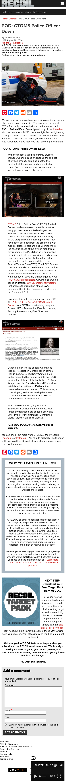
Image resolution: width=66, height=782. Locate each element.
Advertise (4, 751)
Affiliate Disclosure (9, 744)
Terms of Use (6, 759)
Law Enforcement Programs (41, 282)
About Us (4, 741)
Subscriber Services (9, 749)
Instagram (21, 438)
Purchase (4, 756)
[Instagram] (8, 738)
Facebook (7, 438)
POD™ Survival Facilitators (21, 279)
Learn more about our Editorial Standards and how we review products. (33, 562)
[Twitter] (23, 738)
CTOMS (12, 224)
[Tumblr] (18, 738)
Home (4, 19)
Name (8, 710)
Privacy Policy (6, 754)
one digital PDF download (52, 626)
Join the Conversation (12, 43)
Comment (10, 685)
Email (8, 717)
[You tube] (13, 738)
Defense (12, 19)
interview (58, 129)
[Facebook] (2, 738)
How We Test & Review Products (16, 746)
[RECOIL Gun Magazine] (18, 6)
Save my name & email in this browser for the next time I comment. (33, 726)
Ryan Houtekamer (11, 37)
